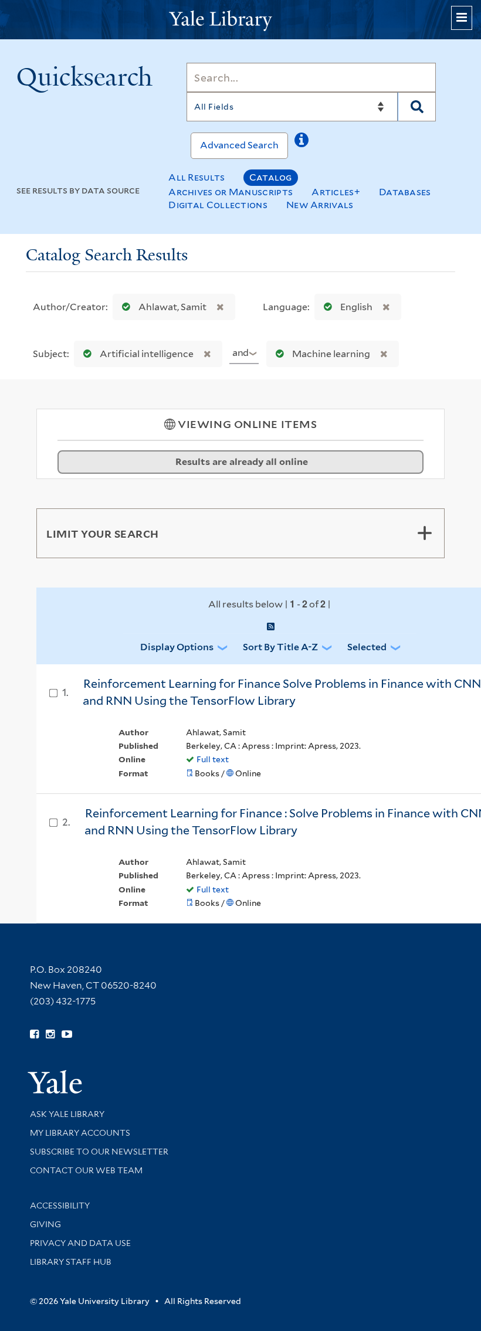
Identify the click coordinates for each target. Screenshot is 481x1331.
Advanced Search (239, 145)
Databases (405, 192)
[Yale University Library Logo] (240, 20)
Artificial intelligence (146, 353)
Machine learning (331, 353)
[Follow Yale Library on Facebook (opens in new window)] (34, 1034)
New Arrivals (320, 204)
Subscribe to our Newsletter (99, 1151)
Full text (213, 759)
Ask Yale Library (67, 1114)
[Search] (417, 106)
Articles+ (335, 192)
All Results (196, 177)
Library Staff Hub (70, 1262)
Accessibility (60, 1205)
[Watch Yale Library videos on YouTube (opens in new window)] (67, 1034)
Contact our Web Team (86, 1170)
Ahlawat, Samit (172, 307)
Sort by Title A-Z (280, 647)
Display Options (177, 647)
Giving (45, 1224)
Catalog (270, 177)
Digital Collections (217, 204)
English (356, 307)
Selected (367, 647)
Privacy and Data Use (80, 1243)
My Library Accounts (80, 1133)
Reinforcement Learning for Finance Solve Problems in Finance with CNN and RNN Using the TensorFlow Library (282, 692)
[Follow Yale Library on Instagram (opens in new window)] (50, 1034)
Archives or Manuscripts (230, 192)
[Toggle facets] (425, 533)
